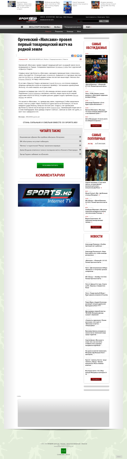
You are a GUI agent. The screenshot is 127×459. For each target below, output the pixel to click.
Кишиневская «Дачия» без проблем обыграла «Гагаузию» (42, 137)
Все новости (96, 125)
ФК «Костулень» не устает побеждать (34, 141)
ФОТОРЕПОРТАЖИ (50, 17)
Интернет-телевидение (32, 22)
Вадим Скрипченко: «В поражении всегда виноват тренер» (94, 220)
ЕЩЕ (88, 27)
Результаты (59, 31)
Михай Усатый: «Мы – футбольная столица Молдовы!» (96, 194)
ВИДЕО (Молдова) (68, 17)
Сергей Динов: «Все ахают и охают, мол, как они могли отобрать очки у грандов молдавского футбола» (94, 342)
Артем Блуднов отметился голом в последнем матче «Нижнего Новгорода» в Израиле (49, 150)
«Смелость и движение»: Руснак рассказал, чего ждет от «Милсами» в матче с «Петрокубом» (95, 322)
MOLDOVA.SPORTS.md (36, 59)
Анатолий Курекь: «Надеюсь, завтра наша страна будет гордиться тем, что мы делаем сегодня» (24, 5)
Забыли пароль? (101, 17)
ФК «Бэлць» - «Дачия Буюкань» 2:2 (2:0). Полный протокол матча (96, 202)
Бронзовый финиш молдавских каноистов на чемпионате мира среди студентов (95, 332)
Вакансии (84, 443)
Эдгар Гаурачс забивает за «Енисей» (34, 154)
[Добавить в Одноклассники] (75, 56)
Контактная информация (73, 443)
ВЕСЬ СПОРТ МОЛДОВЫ (39, 27)
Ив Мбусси (29, 77)
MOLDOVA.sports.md (33, 117)
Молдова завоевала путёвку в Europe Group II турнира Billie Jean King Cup (108, 4)
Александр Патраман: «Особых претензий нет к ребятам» (95, 245)
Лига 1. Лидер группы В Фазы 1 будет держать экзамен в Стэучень (96, 294)
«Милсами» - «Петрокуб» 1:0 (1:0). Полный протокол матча (96, 261)
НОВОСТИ (42, 17)
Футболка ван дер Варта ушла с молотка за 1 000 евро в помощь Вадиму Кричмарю (52, 4)
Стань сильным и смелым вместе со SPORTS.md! (50, 122)
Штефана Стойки (62, 67)
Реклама (63, 443)
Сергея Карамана (34, 93)
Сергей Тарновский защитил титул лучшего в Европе (80, 3)
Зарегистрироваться (91, 17)
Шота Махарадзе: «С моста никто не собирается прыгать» (96, 119)
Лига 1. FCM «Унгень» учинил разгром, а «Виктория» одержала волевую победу (96, 95)
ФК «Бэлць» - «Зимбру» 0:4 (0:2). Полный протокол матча (96, 277)
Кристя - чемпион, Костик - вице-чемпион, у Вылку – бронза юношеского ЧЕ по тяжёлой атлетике (96, 362)
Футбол (57, 27)
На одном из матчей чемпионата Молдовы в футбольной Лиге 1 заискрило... (95, 352)
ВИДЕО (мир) (59, 17)
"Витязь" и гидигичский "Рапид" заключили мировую (40, 145)
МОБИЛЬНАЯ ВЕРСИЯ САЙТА (47, 20)
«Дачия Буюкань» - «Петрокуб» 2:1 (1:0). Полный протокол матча (96, 86)
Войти (107, 17)
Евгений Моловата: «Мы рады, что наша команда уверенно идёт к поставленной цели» (96, 111)
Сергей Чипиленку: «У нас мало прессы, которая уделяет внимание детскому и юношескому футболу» (95, 185)
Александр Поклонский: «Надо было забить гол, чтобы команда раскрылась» (96, 253)
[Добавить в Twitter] (78, 56)
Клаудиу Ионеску (25, 79)
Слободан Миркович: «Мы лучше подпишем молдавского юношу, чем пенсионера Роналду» (96, 211)
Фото (79, 31)
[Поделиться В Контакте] (81, 56)
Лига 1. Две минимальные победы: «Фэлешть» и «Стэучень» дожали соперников (96, 269)
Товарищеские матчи (73, 27)
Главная (22, 27)
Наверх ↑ (119, 456)
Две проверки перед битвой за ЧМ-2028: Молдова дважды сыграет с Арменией (95, 313)
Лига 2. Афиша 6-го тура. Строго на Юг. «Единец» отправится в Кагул (96, 285)
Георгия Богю (55, 108)
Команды (70, 31)
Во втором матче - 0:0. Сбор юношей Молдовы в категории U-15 (96, 372)
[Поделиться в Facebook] (72, 56)
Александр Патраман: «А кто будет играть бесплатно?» (94, 103)
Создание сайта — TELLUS (63, 454)
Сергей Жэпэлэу (55, 83)
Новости (48, 31)
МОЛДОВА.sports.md (53, 443)
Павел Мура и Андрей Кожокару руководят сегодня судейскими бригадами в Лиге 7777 (96, 303)
